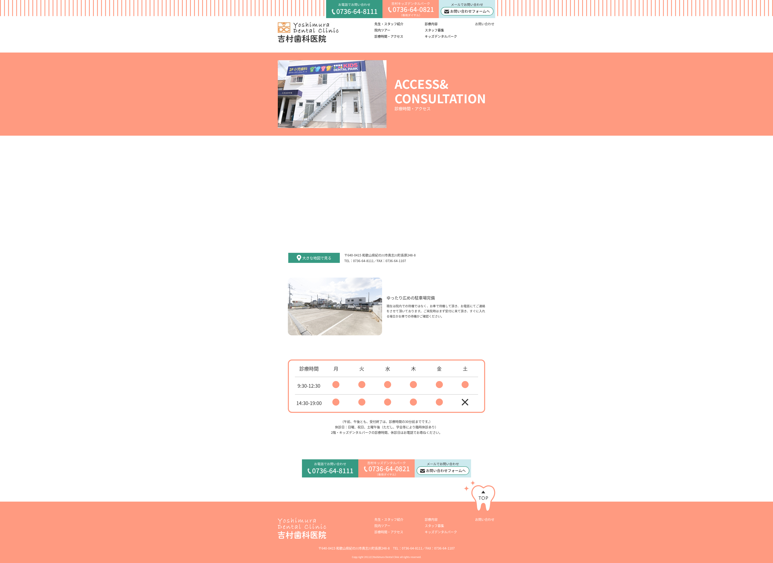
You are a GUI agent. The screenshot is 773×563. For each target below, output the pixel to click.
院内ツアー (382, 30)
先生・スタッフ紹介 (388, 23)
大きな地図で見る (316, 257)
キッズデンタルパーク (441, 36)
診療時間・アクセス (388, 36)
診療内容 (431, 23)
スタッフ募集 (434, 30)
